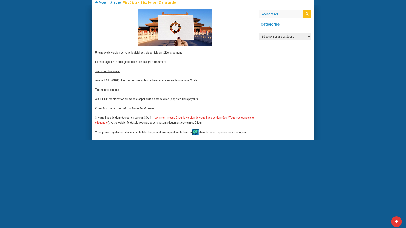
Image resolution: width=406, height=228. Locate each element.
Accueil (103, 2)
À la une (115, 2)
